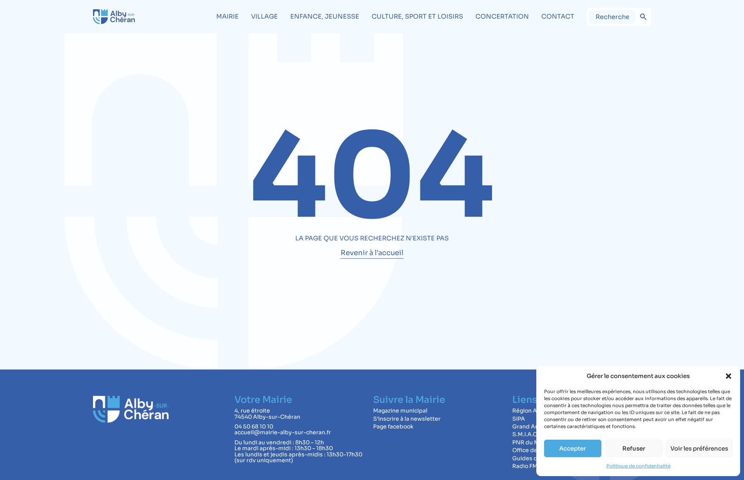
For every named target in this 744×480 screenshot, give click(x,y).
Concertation (502, 16)
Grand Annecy (532, 426)
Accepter (572, 448)
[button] (728, 376)
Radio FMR (526, 466)
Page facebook (393, 426)
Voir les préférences (699, 448)
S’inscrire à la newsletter (407, 418)
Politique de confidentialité (638, 466)
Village (264, 16)
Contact (557, 16)
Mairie (227, 16)
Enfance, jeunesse (324, 16)
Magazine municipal (400, 410)
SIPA (518, 418)
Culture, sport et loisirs (417, 16)
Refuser (633, 448)
